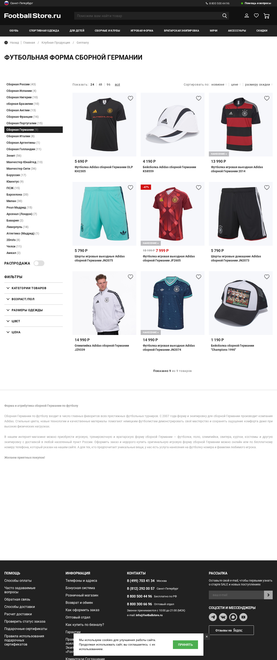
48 (100, 84)
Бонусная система (80, 588)
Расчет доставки (18, 614)
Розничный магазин (82, 595)
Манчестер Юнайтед (24, 162)
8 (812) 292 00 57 (141, 589)
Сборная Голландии (23, 149)
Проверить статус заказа (24, 621)
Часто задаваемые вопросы (19, 590)
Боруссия (16, 175)
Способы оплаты (18, 581)
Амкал (13, 253)
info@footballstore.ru (149, 615)
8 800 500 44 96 (219, 3)
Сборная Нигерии (22, 97)
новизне (217, 84)
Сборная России (21, 84)
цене (234, 84)
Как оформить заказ (82, 610)
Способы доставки (19, 607)
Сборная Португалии (24, 123)
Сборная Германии (22, 129)
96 (108, 84)
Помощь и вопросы (258, 3)
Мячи (213, 30)
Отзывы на (224, 630)
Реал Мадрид (19, 207)
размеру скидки (257, 84)
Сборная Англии (21, 110)
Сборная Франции (22, 116)
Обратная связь (17, 599)
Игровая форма (142, 30)
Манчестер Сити (21, 168)
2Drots (13, 240)
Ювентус (15, 181)
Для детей (77, 30)
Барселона (17, 194)
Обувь (14, 30)
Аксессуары (237, 30)
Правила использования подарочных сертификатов (24, 640)
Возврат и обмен (79, 603)
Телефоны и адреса (81, 581)
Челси (14, 246)
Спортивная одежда (44, 30)
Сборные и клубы (107, 30)
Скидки (261, 30)
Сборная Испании (21, 90)
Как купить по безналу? (85, 625)
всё (117, 84)
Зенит (13, 155)
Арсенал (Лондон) (21, 214)
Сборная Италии (20, 136)
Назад (14, 42)
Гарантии (73, 632)
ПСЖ (13, 188)
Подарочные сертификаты (25, 629)
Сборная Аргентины (23, 142)
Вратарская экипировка (181, 30)
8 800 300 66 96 (139, 604)
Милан (14, 201)
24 (92, 84)
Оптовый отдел (78, 617)
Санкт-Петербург (21, 3)
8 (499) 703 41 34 (141, 581)
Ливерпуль (17, 227)
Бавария (14, 220)
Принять (185, 644)
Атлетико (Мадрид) (22, 233)
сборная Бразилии (22, 103)
